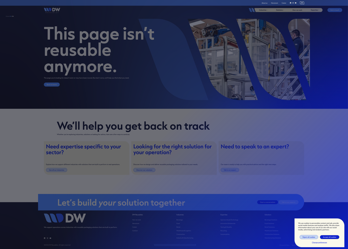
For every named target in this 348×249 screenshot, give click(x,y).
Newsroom (274, 3)
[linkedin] (290, 3)
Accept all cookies (329, 237)
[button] (302, 3)
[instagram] (293, 3)
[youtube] (295, 3)
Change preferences (319, 242)
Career (284, 3)
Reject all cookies (309, 237)
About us (264, 3)
